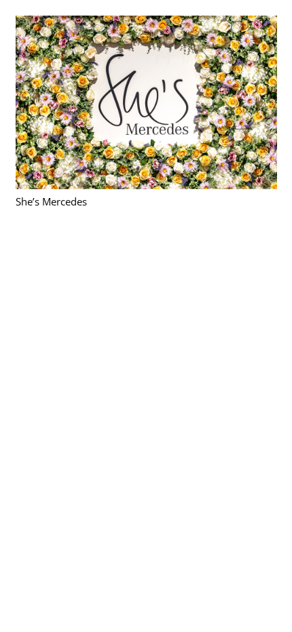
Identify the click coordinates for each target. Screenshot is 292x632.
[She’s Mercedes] (146, 24)
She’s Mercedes (51, 201)
